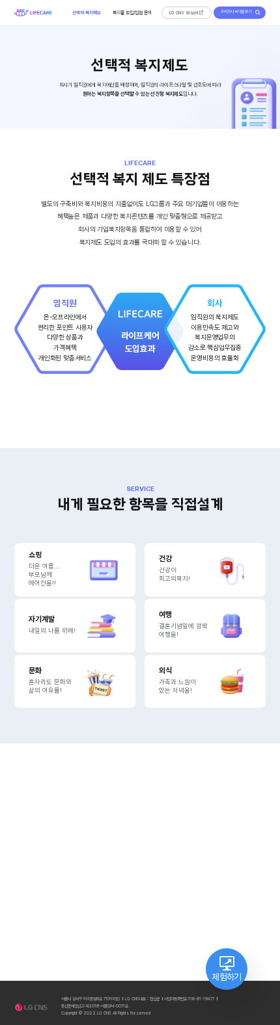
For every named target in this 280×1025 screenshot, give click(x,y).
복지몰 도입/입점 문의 (132, 13)
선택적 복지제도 (86, 13)
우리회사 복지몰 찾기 (236, 11)
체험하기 (226, 977)
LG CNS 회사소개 (183, 13)
